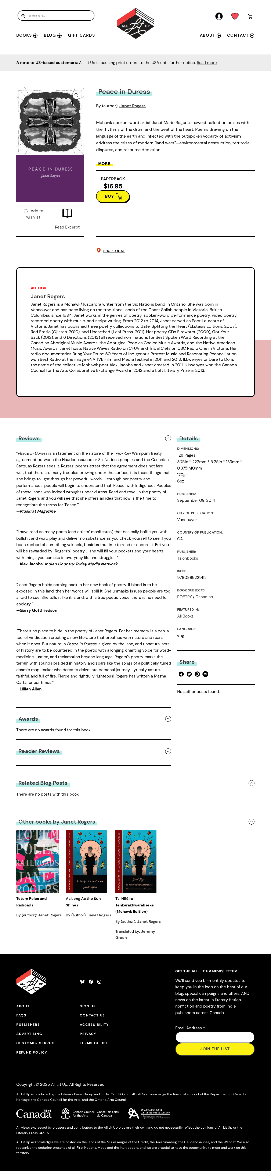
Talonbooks (187, 558)
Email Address (190, 1028)
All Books (185, 616)
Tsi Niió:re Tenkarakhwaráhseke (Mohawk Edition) (134, 905)
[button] (76, 95)
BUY (109, 196)
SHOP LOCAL (114, 251)
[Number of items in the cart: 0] (250, 17)
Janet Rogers (132, 106)
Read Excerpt (67, 227)
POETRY (184, 596)
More (104, 163)
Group (44, 1133)
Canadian (204, 596)
